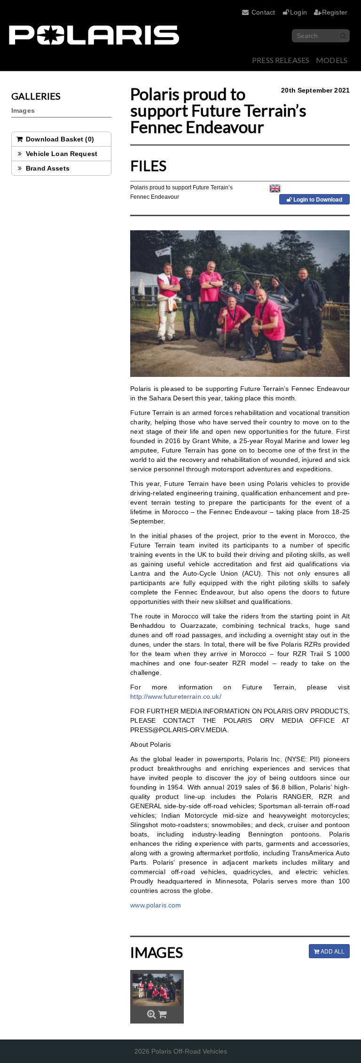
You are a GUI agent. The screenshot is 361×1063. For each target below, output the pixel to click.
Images (23, 110)
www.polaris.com (155, 905)
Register (334, 12)
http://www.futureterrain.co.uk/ (175, 696)
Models (331, 59)
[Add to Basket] (162, 1014)
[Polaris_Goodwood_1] (157, 989)
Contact (263, 12)
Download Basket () (59, 139)
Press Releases (280, 59)
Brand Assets (47, 168)
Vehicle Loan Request (60, 153)
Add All (332, 951)
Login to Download (317, 199)
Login (298, 12)
